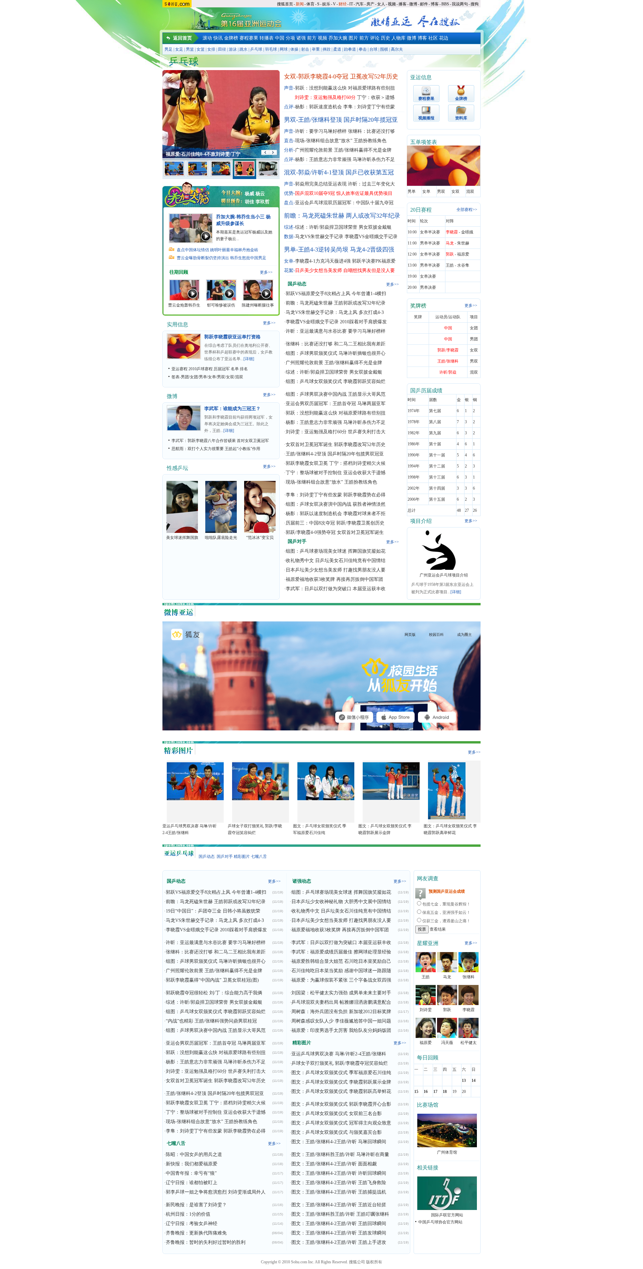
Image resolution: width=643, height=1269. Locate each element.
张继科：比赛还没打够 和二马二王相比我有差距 (335, 343)
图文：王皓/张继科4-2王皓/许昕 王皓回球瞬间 (338, 1223)
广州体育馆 (447, 1152)
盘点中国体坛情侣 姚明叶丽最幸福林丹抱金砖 (217, 249)
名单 (235, 369)
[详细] (248, 358)
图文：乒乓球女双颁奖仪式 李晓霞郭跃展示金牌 (341, 1082)
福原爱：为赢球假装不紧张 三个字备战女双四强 (341, 980)
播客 (403, 4)
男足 (168, 49)
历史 (385, 38)
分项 (290, 38)
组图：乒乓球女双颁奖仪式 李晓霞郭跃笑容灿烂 (335, 381)
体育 (310, 4)
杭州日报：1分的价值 (188, 1214)
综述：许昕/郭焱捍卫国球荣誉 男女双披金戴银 (343, 227)
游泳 (233, 49)
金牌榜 (231, 38)
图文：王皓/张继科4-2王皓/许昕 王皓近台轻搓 (338, 1204)
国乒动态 (207, 856)
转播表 (267, 38)
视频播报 (426, 118)
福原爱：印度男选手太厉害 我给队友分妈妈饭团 (341, 1030)
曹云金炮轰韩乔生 (184, 305)
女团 (194, 377)
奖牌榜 (418, 306)
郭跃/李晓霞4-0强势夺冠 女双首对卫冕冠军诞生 (335, 532)
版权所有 (374, 1262)
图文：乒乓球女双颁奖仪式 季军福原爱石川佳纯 (341, 1072)
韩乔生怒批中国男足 (248, 258)
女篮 (201, 49)
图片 (353, 38)
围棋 (384, 49)
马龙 (447, 977)
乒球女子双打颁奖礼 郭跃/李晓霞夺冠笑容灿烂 (339, 1063)
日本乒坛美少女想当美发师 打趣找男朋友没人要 (335, 569)
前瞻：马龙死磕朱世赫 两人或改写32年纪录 (342, 215)
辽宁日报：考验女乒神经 (191, 1223)
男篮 (190, 49)
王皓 (426, 977)
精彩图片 (242, 856)
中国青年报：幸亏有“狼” (191, 1173)
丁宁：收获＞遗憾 (376, 97)
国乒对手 (225, 856)
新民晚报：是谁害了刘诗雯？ (196, 1204)
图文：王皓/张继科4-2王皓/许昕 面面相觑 (334, 1163)
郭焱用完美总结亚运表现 (321, 183)
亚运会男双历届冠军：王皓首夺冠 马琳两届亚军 (335, 403)
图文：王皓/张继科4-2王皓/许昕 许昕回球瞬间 (338, 1173)
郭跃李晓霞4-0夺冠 (323, 76)
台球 (373, 49)
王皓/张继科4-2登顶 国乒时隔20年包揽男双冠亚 (335, 453)
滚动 (207, 38)
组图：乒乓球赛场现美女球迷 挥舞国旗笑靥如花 (335, 551)
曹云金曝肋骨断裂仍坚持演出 (203, 258)
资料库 (461, 118)
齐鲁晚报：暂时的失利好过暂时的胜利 (205, 1242)
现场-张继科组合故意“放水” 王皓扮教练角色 (340, 140)
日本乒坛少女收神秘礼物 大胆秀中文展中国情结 (341, 901)
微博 (413, 4)
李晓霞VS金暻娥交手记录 (371, 236)
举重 (316, 49)
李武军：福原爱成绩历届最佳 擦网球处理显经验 (341, 951)
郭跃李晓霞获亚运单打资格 (232, 336)
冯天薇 (447, 1042)
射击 (305, 49)
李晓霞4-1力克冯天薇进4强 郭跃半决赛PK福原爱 (345, 261)
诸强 (301, 38)
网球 (284, 49)
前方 (311, 38)
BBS (445, 4)
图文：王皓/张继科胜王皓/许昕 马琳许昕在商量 (340, 1154)
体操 (294, 49)
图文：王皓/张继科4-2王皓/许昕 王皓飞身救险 (338, 1182)
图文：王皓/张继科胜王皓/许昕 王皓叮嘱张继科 (340, 1214)
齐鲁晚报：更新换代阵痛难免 (196, 1232)
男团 (185, 377)
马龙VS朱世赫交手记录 (319, 236)
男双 (221, 377)
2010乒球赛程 (201, 369)
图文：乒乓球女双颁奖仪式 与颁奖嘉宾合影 (336, 1132)
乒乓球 (256, 49)
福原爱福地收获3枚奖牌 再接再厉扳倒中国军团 (334, 579)
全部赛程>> (466, 209)
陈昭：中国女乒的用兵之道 (194, 1154)
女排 (211, 49)
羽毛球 (271, 49)
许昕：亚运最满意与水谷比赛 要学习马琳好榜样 (335, 331)
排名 (244, 369)
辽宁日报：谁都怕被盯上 (191, 1182)
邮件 (424, 4)
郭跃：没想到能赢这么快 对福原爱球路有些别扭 (345, 88)
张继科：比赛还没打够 (371, 131)
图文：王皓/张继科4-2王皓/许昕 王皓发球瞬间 (338, 1232)
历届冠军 (222, 369)
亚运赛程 (179, 369)
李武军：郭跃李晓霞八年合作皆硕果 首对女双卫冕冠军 (220, 440)
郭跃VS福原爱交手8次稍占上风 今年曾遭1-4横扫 (336, 293)
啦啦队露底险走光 (221, 537)
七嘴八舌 (259, 856)
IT (351, 4)
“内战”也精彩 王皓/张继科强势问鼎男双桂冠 (211, 1021)
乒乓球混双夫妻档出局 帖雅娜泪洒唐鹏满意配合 (341, 1002)
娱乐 (326, 4)
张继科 (468, 977)
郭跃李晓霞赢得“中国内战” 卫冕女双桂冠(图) (212, 980)
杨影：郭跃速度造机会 (318, 106)
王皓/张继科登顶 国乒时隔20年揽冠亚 (348, 119)
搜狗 (475, 4)
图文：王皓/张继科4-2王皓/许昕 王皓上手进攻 (338, 1242)
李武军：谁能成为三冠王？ (232, 408)
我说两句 (460, 4)
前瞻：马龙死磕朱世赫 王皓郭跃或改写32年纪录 (335, 303)
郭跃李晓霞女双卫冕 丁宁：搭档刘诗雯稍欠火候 (335, 463)
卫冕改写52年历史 (374, 76)
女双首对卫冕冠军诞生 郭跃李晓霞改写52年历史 (335, 444)
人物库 (398, 38)
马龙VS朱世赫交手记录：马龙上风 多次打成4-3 (335, 312)
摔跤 (327, 49)
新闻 (300, 4)
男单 (203, 377)
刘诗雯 (426, 1009)
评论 (374, 38)
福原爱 (426, 1042)
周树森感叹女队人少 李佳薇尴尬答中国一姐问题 (341, 1021)
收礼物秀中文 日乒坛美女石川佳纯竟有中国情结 (335, 560)
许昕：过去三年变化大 (371, 183)
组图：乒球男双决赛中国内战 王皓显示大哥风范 (335, 394)
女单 (212, 377)
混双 (239, 377)
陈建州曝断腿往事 (258, 305)
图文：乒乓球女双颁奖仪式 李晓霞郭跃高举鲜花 (341, 1091)
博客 (435, 4)
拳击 (363, 49)
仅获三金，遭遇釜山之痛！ (446, 921)
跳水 (243, 49)
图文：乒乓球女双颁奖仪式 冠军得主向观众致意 (341, 1122)
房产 (370, 4)
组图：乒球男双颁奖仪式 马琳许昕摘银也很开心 (335, 353)
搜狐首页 (285, 4)
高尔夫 (397, 49)
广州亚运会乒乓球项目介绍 (444, 575)
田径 (222, 49)
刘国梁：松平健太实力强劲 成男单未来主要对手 (341, 992)
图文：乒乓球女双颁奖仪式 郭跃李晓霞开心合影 (341, 1104)
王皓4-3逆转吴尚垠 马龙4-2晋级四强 (346, 249)
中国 (279, 38)
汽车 (360, 4)
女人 (381, 4)
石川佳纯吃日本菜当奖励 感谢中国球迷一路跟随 (341, 970)
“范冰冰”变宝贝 (260, 537)
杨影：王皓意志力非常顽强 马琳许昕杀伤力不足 (345, 159)
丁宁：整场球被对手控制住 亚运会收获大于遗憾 (335, 472)
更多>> (266, 272)
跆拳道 (350, 49)
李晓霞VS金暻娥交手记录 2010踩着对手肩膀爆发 (336, 321)
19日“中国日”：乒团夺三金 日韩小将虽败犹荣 (213, 911)
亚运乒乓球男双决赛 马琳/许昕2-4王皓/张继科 (338, 1053)
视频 (392, 4)
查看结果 (438, 929)
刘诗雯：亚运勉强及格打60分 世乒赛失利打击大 (335, 431)
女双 (230, 377)
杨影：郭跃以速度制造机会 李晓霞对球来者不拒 (335, 513)
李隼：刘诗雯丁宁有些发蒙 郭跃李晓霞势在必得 (335, 494)
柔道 (337, 49)
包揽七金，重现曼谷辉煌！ (446, 904)
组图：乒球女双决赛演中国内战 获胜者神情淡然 (335, 504)
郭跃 (447, 1009)
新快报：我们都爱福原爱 (191, 1163)
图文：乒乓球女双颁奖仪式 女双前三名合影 (336, 1113)
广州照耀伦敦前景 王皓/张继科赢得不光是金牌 (343, 150)
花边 (443, 38)
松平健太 (468, 1042)
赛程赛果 (248, 38)
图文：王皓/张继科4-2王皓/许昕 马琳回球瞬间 (338, 1141)
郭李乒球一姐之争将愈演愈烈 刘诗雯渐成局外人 (216, 1192)
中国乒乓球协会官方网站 (440, 1222)
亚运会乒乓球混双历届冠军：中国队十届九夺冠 (344, 202)
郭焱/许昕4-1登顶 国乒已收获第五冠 (346, 172)
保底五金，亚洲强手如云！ (446, 912)
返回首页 (182, 38)
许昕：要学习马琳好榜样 (321, 131)
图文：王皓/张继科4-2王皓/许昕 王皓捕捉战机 (338, 1192)
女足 (179, 49)
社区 (433, 38)
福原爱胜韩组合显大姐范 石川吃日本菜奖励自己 (341, 961)
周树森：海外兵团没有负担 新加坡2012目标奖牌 (341, 1011)
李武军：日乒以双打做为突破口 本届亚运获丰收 (335, 588)
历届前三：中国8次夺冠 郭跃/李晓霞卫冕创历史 (335, 523)
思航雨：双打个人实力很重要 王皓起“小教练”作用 (215, 448)
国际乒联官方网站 (447, 1215)
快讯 (218, 38)
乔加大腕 (338, 38)
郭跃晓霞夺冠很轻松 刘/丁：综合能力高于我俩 (214, 992)
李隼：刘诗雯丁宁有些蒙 (369, 106)
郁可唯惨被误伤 (221, 305)
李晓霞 (468, 1009)
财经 (343, 4)
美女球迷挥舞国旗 (182, 537)
